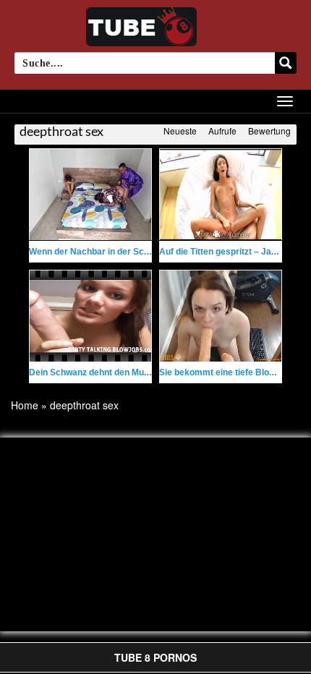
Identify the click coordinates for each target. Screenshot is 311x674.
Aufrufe (222, 130)
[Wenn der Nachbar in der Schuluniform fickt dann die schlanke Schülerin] (90, 194)
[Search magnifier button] (286, 63)
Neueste (180, 130)
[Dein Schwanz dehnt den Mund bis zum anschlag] (90, 316)
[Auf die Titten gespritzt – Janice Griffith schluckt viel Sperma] (220, 194)
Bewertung (269, 130)
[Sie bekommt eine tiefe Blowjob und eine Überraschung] (220, 316)
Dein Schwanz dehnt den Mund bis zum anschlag (128, 372)
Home (24, 405)
